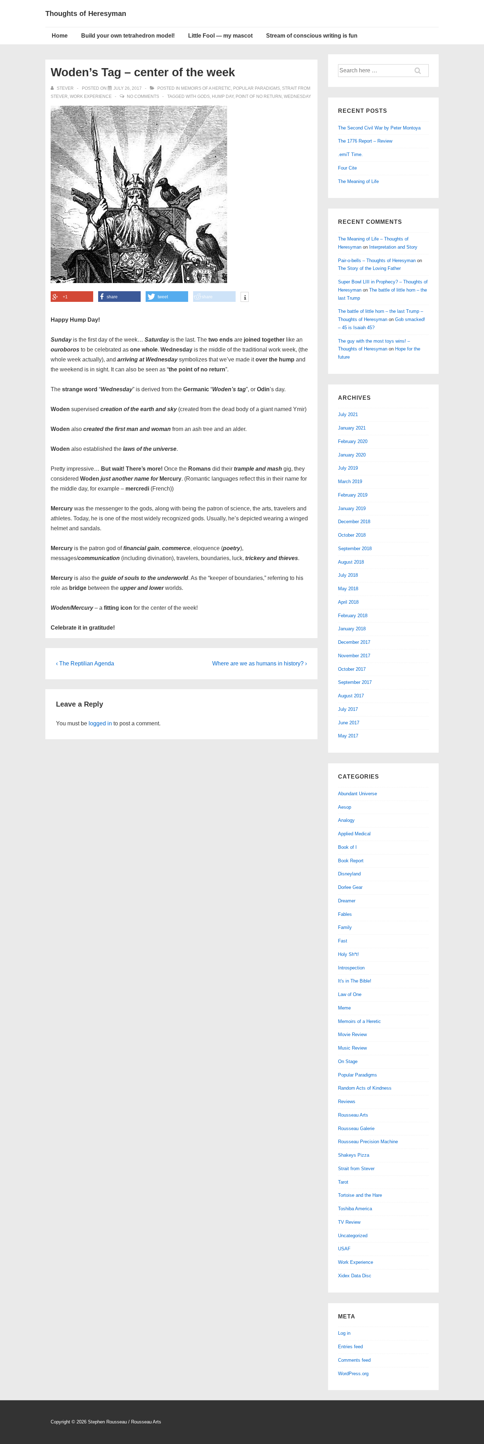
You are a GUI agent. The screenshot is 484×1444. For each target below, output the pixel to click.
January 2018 (352, 628)
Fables (345, 914)
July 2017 (348, 709)
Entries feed (350, 1346)
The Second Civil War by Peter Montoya (379, 128)
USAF (344, 1248)
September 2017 (355, 682)
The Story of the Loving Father (369, 268)
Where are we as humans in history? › (259, 663)
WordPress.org (353, 1373)
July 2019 (348, 468)
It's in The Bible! (354, 981)
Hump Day (222, 96)
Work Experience (91, 96)
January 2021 (352, 428)
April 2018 (348, 602)
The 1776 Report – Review (365, 141)
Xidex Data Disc (354, 1275)
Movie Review (352, 1034)
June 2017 (348, 722)
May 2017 (348, 735)
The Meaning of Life (358, 181)
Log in (344, 1333)
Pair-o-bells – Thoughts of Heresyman (377, 260)
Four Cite (347, 168)
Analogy (346, 820)
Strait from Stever (356, 1168)
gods (203, 96)
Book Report (351, 860)
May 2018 (348, 588)
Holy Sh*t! (348, 954)
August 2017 (351, 695)
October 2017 (352, 669)
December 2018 (354, 521)
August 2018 (351, 562)
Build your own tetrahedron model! (128, 36)
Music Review (352, 1048)
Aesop (344, 807)
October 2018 (352, 535)
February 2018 (352, 615)
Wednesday (297, 96)
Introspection (351, 967)
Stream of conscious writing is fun (312, 36)
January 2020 (352, 455)
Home (60, 36)
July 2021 (348, 414)
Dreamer (346, 900)
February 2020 (352, 441)
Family (345, 927)
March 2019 (350, 481)
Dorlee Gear (350, 887)
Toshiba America (355, 1208)
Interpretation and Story (393, 247)
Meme (344, 1008)
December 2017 (354, 642)
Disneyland (349, 873)
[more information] (244, 297)
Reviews (346, 1101)
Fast (342, 941)
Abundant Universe (357, 793)
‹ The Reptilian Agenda (85, 663)
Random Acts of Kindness (365, 1088)
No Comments (143, 96)
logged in (100, 723)
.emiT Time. (350, 154)
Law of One (349, 994)
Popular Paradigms (256, 88)
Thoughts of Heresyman (85, 13)
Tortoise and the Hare (360, 1195)
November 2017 (354, 655)
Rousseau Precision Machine (368, 1141)
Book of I (347, 847)
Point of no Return (259, 96)
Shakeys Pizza (353, 1155)
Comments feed (354, 1360)
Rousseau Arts (353, 1115)
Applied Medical (354, 833)
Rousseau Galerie (356, 1128)
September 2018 (355, 548)
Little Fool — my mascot (220, 36)
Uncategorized (352, 1235)
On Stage (348, 1061)
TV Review (349, 1222)
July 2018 (348, 575)
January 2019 (352, 508)
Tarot (343, 1182)
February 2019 (352, 495)
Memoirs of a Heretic (206, 88)
